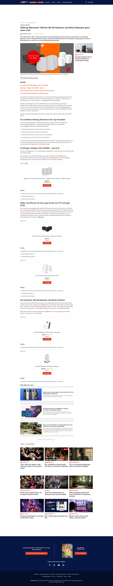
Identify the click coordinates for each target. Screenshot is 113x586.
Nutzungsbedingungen (44, 574)
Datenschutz (52, 574)
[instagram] (63, 565)
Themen (65, 576)
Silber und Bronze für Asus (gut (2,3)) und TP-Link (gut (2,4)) (37, 90)
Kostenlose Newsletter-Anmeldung (36, 553)
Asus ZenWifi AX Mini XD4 (31, 210)
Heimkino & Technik (67, 2)
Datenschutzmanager (60, 574)
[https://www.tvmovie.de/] (24, 2)
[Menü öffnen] (92, 2)
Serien (58, 2)
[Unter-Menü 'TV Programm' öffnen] (36, 2)
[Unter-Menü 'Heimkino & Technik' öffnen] (72, 2)
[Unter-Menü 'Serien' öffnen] (60, 2)
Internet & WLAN (32, 22)
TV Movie (22, 22)
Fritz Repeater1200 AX (42, 308)
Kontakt (69, 576)
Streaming (47, 2)
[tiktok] (54, 565)
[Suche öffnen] (86, 2)
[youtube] (59, 565)
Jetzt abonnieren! (81, 553)
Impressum (36, 574)
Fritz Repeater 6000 (63, 308)
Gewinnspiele (59, 576)
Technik (26, 22)
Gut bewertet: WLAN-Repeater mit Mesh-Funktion (34, 93)
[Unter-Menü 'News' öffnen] (55, 2)
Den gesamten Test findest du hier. (39, 144)
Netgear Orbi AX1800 (56, 156)
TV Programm (33, 2)
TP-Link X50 (65, 210)
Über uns (54, 576)
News (53, 2)
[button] (47, 87)
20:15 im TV (40, 2)
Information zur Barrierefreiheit (72, 574)
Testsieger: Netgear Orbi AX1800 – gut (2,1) (32, 88)
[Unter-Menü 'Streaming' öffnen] (50, 2)
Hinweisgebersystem (46, 576)
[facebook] (50, 565)
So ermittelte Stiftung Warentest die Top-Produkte (34, 85)
